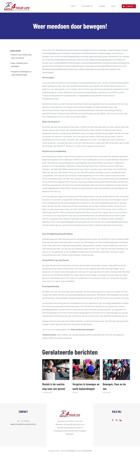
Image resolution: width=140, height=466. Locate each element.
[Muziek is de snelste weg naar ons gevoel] (55, 369)
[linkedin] (120, 420)
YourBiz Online (87, 451)
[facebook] (113, 420)
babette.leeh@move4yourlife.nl (23, 424)
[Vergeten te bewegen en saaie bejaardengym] (86, 369)
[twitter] (117, 420)
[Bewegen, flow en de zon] (116, 369)
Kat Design (71, 451)
